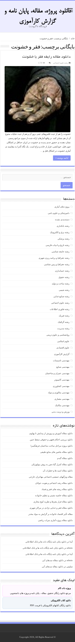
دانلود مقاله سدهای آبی (53, 560)
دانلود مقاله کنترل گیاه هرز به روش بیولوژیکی (52, 464)
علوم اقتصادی (62, 347)
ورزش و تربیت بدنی (60, 412)
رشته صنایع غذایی (61, 296)
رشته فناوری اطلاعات (59, 309)
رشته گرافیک (63, 322)
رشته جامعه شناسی (60, 251)
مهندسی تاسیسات (61, 360)
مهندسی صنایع (62, 367)
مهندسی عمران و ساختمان (57, 373)
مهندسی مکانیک (62, 405)
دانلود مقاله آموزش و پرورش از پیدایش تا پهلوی (51, 433)
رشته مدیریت (63, 328)
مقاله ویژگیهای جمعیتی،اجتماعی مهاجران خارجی (51, 477)
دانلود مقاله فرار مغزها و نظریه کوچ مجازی (53, 501)
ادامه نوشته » (61, 158)
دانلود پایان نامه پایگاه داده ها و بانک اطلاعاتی (45, 541)
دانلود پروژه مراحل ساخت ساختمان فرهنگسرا (52, 446)
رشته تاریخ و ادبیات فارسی (57, 245)
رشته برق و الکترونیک (59, 232)
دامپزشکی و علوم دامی (58, 213)
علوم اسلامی (63, 341)
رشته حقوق (64, 277)
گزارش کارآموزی (61, 354)
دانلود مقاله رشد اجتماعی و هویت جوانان (54, 483)
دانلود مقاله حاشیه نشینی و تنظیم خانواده (54, 495)
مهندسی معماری (61, 399)
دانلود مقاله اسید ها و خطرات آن (58, 470)
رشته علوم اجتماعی (60, 63)
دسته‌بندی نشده (62, 219)
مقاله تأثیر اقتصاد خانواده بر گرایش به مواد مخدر (50, 514)
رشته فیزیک (64, 315)
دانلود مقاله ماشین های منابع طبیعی (56, 452)
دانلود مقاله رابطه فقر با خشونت (46, 57)
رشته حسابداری (62, 271)
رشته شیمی (64, 290)
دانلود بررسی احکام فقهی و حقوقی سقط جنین (51, 439)
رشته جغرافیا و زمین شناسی (56, 264)
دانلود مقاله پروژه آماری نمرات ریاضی (55, 520)
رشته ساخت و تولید (60, 283)
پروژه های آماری (61, 206)
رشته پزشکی (63, 238)
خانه (73, 38)
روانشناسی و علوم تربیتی (57, 335)
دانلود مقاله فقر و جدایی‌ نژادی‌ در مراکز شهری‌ (51, 508)
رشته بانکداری (63, 226)
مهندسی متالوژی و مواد (58, 392)
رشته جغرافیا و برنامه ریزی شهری (54, 258)
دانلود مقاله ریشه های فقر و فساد (57, 489)
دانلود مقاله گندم (65, 458)
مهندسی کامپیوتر (61, 379)
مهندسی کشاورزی (61, 386)
